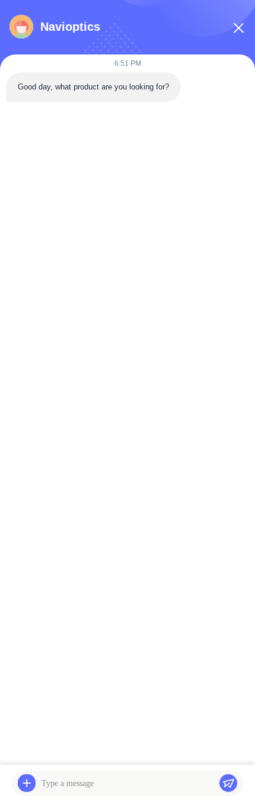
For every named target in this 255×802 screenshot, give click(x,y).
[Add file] (27, 783)
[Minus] (238, 28)
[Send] (228, 783)
